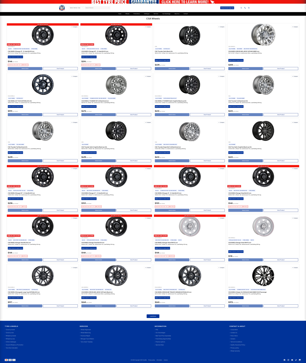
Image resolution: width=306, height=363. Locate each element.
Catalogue (146, 14)
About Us (177, 14)
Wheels (127, 14)
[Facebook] (284, 360)
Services (156, 14)
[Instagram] (288, 360)
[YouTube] (292, 360)
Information (159, 360)
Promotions (137, 14)
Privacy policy (151, 360)
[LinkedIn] (299, 360)
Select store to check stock (15, 57)
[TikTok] (296, 360)
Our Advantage (166, 14)
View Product (60, 68)
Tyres (119, 14)
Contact (186, 14)
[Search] (241, 8)
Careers (166, 360)
